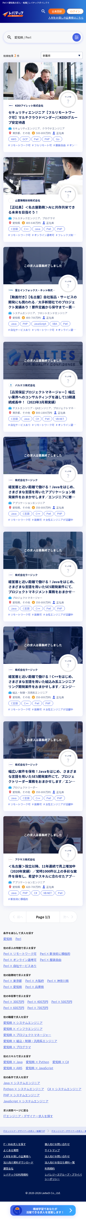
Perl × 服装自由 (50, 960)
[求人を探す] (43, 11)
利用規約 (50, 1168)
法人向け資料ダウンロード (18, 1162)
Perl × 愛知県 (12, 987)
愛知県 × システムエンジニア (23, 1023)
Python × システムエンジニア (23, 1089)
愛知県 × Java (13, 1062)
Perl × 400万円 (37, 1002)
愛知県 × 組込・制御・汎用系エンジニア (30, 1041)
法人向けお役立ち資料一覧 (60, 1162)
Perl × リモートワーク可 (20, 953)
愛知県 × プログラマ (17, 1047)
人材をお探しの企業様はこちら (65, 17)
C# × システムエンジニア (64, 1089)
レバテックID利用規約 (15, 1174)
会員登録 (57, 11)
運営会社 (8, 1168)
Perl (18, 939)
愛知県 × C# (60, 1062)
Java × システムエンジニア (21, 1083)
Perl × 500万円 (61, 1002)
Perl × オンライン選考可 (20, 960)
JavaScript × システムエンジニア (25, 1101)
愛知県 (7, 939)
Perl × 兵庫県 (34, 987)
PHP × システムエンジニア (21, 1095)
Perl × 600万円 (13, 1008)
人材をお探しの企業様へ (17, 1156)
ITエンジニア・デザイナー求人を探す (28, 1116)
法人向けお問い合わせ (57, 1156)
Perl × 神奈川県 (58, 981)
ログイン (75, 11)
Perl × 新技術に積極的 (55, 953)
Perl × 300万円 (13, 1002)
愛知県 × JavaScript (39, 1068)
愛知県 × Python (37, 1062)
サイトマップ (52, 1150)
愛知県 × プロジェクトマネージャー (27, 1035)
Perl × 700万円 (37, 1008)
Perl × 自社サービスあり (20, 966)
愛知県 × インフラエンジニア (23, 1029)
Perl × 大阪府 (34, 981)
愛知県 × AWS (12, 1068)
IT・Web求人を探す (14, 1144)
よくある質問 (10, 1150)
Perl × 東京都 (12, 981)
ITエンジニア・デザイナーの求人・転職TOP (24, 1131)
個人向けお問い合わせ (57, 1144)
